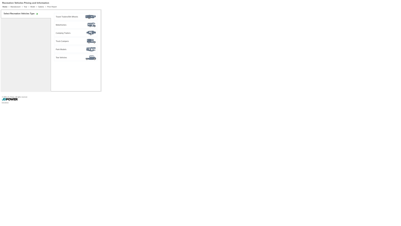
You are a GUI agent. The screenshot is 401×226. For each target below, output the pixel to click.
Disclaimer (5, 102)
